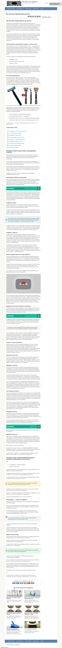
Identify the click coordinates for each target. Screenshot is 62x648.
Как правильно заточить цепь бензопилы (17, 131)
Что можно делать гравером (15, 133)
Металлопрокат (28, 8)
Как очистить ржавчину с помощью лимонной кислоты (13, 629)
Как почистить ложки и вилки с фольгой (14, 598)
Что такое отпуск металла (30, 628)
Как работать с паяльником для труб (17, 139)
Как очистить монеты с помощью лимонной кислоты (32, 598)
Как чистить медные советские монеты (14, 614)
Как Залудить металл (13, 147)
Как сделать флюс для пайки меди (16, 137)
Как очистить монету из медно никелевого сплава (31, 614)
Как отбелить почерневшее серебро (16, 143)
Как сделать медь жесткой (15, 145)
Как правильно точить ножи (15, 135)
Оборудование (36, 8)
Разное (41, 8)
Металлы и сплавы (11, 8)
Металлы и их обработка (30, 1)
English (46, 2)
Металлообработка (20, 8)
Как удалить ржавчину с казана (15, 141)
